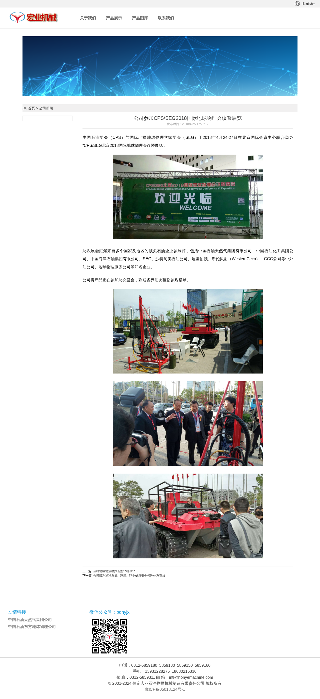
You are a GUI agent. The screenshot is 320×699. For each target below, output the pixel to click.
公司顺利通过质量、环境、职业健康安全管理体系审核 (129, 575)
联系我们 (166, 18)
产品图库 (140, 18)
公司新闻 (46, 108)
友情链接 (17, 612)
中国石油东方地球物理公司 (32, 626)
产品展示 (114, 18)
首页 (31, 108)
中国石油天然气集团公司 (30, 619)
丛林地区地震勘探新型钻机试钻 (114, 571)
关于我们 (88, 18)
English (307, 4)
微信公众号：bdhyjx (110, 612)
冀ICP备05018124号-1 (165, 689)
